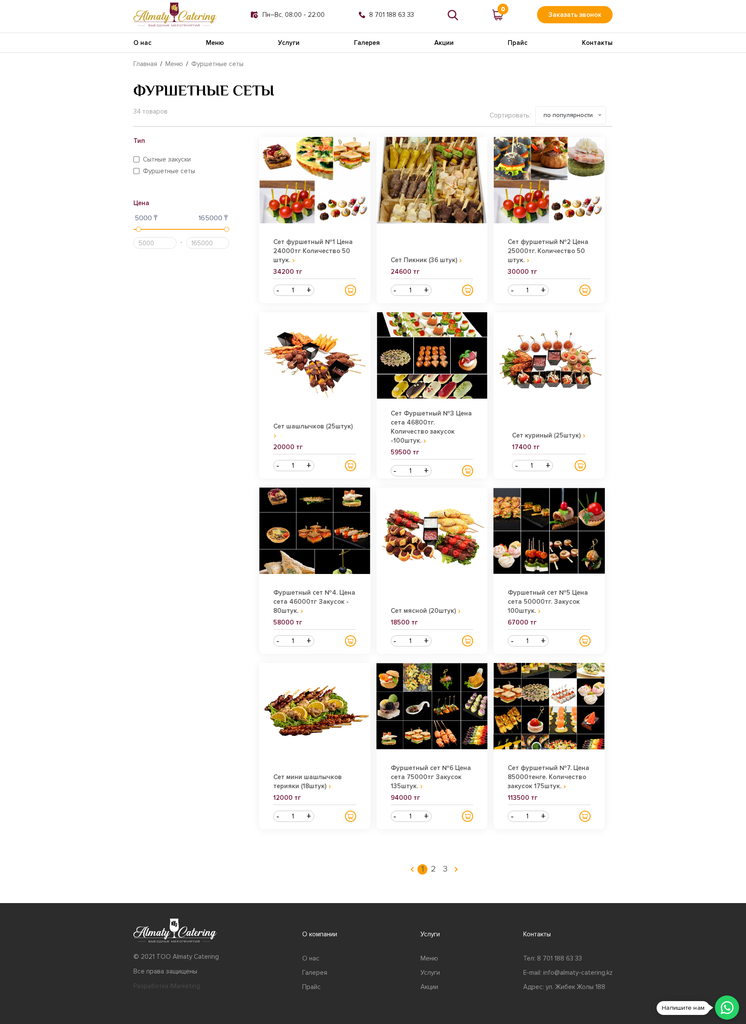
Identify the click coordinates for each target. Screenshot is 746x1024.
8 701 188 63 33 (391, 15)
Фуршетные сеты (217, 64)
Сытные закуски (167, 159)
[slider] (138, 229)
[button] (350, 290)
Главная (145, 64)
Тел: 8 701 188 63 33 (552, 958)
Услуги (289, 43)
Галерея (367, 43)
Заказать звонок (574, 15)
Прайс (518, 43)
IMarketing (185, 986)
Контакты (597, 43)
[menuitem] (412, 869)
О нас (142, 43)
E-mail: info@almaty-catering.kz (568, 972)
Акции (444, 43)
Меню (215, 43)
